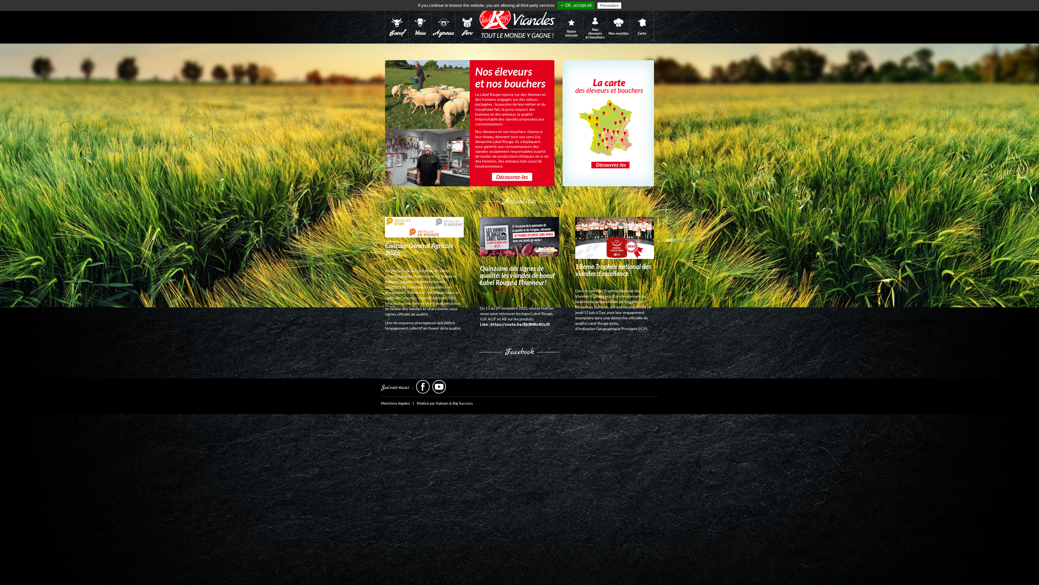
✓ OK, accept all (576, 5)
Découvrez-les (512, 177)
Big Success (463, 403)
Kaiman (442, 403)
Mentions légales (395, 403)
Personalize (609, 6)
